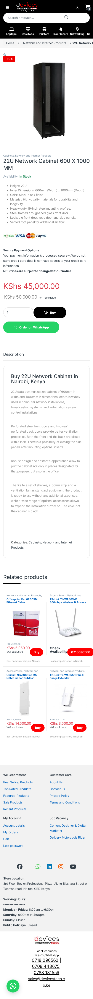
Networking (77, 34)
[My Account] (78, 7)
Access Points (58, 595)
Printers (44, 34)
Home (10, 43)
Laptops (11, 34)
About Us (56, 782)
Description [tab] (13, 354)
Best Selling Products (18, 782)
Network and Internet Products (44, 43)
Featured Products (16, 795)
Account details (14, 825)
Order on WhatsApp (34, 327)
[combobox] (31, 18)
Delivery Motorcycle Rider (67, 837)
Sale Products (12, 802)
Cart (6, 839)
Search (66, 18)
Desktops (28, 34)
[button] (5, 55)
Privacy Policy (59, 795)
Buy (53, 312)
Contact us (57, 789)
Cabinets (8, 155)
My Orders (10, 832)
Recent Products (14, 809)
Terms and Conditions (65, 802)
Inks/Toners (60, 34)
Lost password (13, 845)
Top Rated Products (17, 789)
